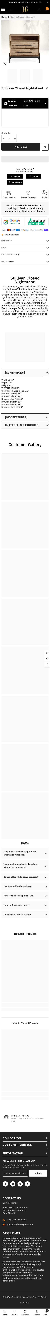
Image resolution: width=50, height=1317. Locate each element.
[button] (25, 372)
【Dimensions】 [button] (15, 372)
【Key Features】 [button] (16, 417)
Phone (17, 176)
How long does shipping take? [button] (18, 895)
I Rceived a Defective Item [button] (17, 914)
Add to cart (21, 146)
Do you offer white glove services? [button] (20, 876)
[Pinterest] (20, 1184)
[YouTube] (27, 1184)
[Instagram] (12, 1184)
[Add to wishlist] (45, 147)
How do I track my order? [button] (16, 905)
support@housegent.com (20, 1224)
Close (48, 2)
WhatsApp (17, 182)
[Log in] (39, 9)
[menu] (3, 9)
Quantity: (6, 133)
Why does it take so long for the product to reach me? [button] (19, 853)
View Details (36, 2)
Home (4, 17)
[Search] (11, 10)
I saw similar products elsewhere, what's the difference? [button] (20, 866)
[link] (25, 346)
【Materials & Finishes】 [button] (22, 425)
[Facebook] (5, 1184)
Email (35, 176)
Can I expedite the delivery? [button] (17, 886)
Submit (38, 1173)
